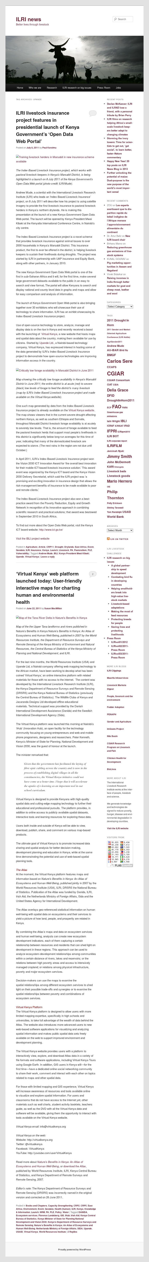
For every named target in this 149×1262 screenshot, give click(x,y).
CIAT (109, 384)
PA (71, 550)
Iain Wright (113, 421)
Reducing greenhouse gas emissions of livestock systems (119, 251)
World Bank (115, 516)
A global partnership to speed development (120, 569)
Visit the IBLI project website (32, 538)
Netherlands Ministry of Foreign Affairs (56, 1228)
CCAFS (111, 367)
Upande (20, 556)
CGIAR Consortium (118, 380)
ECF (109, 407)
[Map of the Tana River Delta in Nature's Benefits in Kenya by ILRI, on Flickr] (51, 618)
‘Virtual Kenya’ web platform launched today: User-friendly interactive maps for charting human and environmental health (49, 587)
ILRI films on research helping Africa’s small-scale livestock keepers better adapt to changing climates (119, 126)
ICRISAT (119, 425)
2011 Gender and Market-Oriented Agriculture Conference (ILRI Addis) (119, 333)
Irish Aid (75, 1215)
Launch (54, 550)
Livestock (64, 550)
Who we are (35, 87)
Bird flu (123, 350)
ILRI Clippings (114, 670)
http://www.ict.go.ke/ (51, 529)
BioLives (111, 769)
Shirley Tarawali (115, 507)
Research (52, 87)
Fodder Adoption (115, 707)
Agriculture (31, 546)
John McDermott (118, 462)
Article (42, 546)
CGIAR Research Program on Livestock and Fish (118, 747)
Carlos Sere (119, 361)
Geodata (20, 550)
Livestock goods (118, 476)
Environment (30, 1208)
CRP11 (50, 546)
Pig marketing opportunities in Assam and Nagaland (119, 266)
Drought (59, 546)
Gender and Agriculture (119, 721)
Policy (58, 1212)
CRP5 (84, 1205)
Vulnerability (22, 553)
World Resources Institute (52, 1231)
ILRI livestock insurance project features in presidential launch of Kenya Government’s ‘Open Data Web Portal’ (47, 126)
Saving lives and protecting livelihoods (120, 630)
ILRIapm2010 (124, 431)
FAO (116, 406)
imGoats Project (115, 728)
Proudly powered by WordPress (74, 1249)
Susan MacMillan (53, 608)
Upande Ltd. (46, 343)
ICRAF (110, 425)
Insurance (36, 550)
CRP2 (77, 1205)
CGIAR (115, 373)
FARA (125, 407)
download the (74, 1166)
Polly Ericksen (114, 503)
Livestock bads (116, 471)
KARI (110, 467)
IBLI (56, 553)
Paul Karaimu (49, 147)
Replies (72, 1231)
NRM (42, 1212)
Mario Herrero (119, 481)
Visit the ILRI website (117, 828)
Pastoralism (80, 550)
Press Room (103, 87)
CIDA (115, 384)
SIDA (80, 1228)
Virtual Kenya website (81, 410)
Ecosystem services (26, 1215)
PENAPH (111, 714)
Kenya (45, 550)
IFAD (127, 425)
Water (66, 1212)
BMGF (111, 355)
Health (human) (63, 1208)
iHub (67, 1215)
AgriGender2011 (114, 341)
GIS (62, 1215)
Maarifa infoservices (117, 677)
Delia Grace (117, 390)
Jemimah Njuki (115, 451)
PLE (90, 550)
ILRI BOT (113, 436)
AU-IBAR (113, 350)
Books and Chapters (36, 1205)
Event (91, 546)
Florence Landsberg (49, 1215)
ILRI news (28, 19)
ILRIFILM (114, 445)
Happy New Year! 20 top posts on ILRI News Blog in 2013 (118, 164)
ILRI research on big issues (77, 87)
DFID (110, 395)
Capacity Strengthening (60, 1205)
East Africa (80, 546)
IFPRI (112, 431)
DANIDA (82, 1212)
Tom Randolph (114, 512)
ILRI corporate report (117, 440)
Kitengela (119, 466)
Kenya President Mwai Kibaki (74, 553)
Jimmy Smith (119, 456)
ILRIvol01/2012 (119, 642)
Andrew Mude (46, 553)
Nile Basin (112, 736)
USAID (19, 1231)
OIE (108, 486)
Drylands (69, 546)
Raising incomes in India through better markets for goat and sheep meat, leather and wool (118, 285)
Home (20, 87)
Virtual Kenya (49, 334)
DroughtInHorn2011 (120, 400)
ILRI (28, 550)
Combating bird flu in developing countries (121, 580)
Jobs (118, 87)
